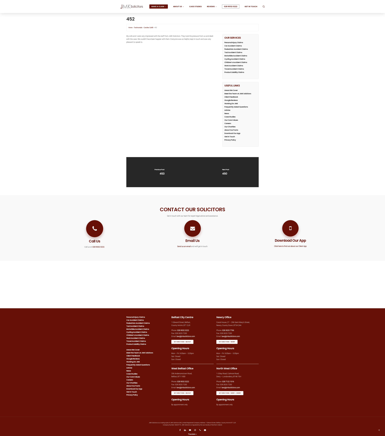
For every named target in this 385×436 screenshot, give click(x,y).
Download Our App (232, 133)
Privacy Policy (230, 140)
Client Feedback (231, 97)
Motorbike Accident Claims (235, 55)
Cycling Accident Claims (234, 59)
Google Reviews (231, 100)
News (226, 113)
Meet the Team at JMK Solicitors (237, 93)
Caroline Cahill (148, 27)
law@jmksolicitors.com (186, 336)
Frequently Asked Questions (236, 107)
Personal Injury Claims (233, 42)
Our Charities (229, 126)
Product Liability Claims (234, 72)
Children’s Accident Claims (235, 62)
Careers (227, 123)
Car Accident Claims (233, 46)
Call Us (94, 241)
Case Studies (229, 116)
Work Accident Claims (233, 65)
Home (130, 27)
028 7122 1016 (228, 381)
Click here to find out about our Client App (290, 246)
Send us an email (184, 246)
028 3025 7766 (228, 330)
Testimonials (138, 27)
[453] (159, 172)
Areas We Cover (231, 90)
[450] (225, 172)
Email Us (192, 240)
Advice (227, 110)
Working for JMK (231, 103)
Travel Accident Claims (234, 69)
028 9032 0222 (98, 247)
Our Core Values (231, 120)
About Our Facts (231, 130)
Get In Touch (229, 136)
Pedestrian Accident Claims (236, 49)
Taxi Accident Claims (233, 52)
